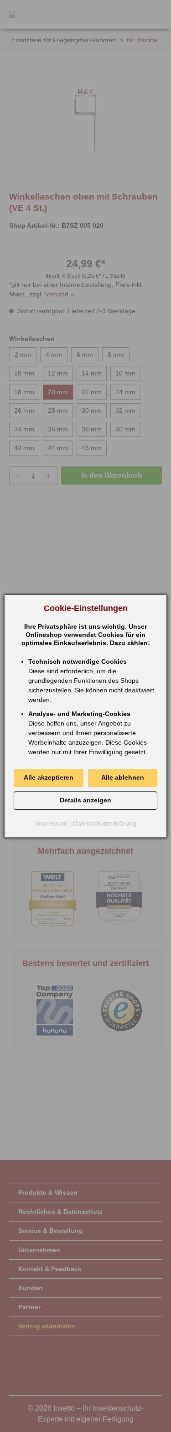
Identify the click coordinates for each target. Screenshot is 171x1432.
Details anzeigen (85, 800)
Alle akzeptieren (48, 777)
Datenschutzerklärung (104, 823)
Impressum (51, 823)
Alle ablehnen (122, 777)
